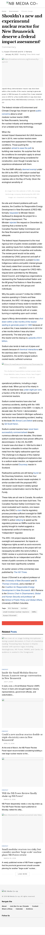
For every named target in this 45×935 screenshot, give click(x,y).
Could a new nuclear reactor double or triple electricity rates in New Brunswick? (22, 737)
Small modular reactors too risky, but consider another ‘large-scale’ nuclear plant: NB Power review (22, 852)
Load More (22, 874)
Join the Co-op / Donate (19, 906)
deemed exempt (29, 169)
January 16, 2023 (11, 54)
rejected (12, 222)
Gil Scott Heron (11, 423)
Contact (35, 906)
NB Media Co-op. (14, 896)
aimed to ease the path (22, 148)
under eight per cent (32, 389)
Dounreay (23, 464)
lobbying (20, 519)
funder (36, 259)
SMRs (34, 612)
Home (4, 11)
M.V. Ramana (13, 608)
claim (19, 510)
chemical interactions (28, 349)
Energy (5, 669)
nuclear (24, 608)
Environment (13, 11)
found (35, 472)
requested (13, 212)
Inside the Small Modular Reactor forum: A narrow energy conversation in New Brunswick (21, 675)
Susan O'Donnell (9, 615)
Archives (29, 909)
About (4, 906)
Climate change (27, 11)
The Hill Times (20, 572)
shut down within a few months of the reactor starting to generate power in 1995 (22, 321)
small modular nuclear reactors (16, 612)
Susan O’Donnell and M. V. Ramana (18, 52)
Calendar (19, 909)
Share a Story (7, 909)
